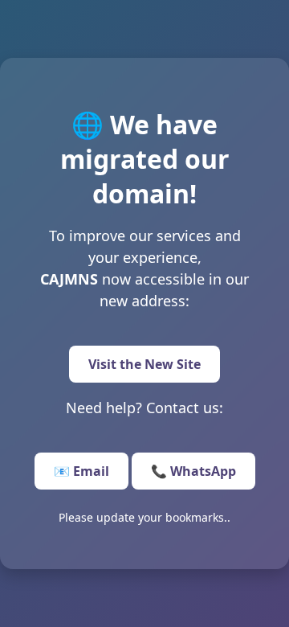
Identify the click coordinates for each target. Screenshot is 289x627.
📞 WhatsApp (193, 471)
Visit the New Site (144, 364)
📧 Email (81, 471)
